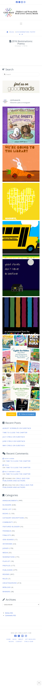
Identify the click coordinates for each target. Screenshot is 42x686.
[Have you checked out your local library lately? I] (20, 163)
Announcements (10, 501)
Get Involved (30, 639)
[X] (19, 2)
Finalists (7, 535)
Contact (19, 641)
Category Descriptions (13, 518)
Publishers (8, 570)
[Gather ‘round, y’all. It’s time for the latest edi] (20, 392)
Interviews (7, 544)
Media (5, 553)
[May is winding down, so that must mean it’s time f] (20, 353)
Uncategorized (10, 583)
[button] (21, 23)
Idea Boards (8, 539)
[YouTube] (22, 2)
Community (8, 522)
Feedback (7, 531)
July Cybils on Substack (14, 437)
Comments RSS (10, 615)
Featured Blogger (11, 527)
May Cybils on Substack (14, 445)
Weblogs (7, 587)
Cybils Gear (28, 641)
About (21, 639)
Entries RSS (9, 613)
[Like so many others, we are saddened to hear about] (20, 201)
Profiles (6, 566)
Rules (5, 579)
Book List (7, 509)
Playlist (6, 561)
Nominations (9, 557)
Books (5, 513)
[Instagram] (25, 2)
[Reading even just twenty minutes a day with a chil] (20, 277)
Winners (6, 592)
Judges (6, 548)
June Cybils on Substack (14, 441)
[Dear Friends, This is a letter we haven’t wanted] (20, 315)
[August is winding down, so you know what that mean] (20, 239)
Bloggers (7, 505)
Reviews (6, 574)
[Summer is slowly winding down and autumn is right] (20, 125)
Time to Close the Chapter (15, 432)
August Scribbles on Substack (17, 428)
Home (8, 639)
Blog (15, 639)
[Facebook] (17, 2)
